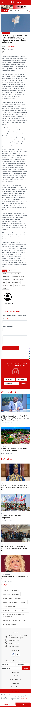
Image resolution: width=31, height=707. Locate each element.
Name (5, 319)
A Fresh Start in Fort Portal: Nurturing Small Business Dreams (14, 449)
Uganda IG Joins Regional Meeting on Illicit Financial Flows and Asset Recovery (14, 547)
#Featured (5, 288)
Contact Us (15, 683)
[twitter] (29, 353)
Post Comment (10, 348)
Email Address (8, 326)
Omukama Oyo (7, 598)
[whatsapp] (29, 358)
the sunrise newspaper (10, 606)
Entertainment (5, 574)
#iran (9, 282)
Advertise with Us (15, 679)
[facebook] (29, 351)
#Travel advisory (7, 279)
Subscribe (23, 383)
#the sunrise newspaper (18, 276)
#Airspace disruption (18, 279)
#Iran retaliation (16, 282)
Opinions (3, 414)
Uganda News (7, 610)
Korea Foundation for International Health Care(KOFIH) (13, 615)
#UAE (4, 282)
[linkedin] (29, 356)
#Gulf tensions (12, 270)
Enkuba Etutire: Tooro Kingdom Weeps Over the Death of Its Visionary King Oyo (15, 486)
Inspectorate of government (11, 620)
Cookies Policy (15, 687)
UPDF (16, 610)
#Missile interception (19, 285)
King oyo (18, 598)
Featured (5, 590)
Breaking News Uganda (10, 602)
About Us (15, 676)
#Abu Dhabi (18, 273)
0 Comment (7, 52)
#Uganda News (6, 276)
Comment (6, 334)
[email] (29, 348)
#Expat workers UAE (8, 285)
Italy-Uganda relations (9, 624)
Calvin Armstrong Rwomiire (11, 594)
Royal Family (15, 590)
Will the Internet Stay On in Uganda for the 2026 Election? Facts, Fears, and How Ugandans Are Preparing (15, 418)
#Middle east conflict (8, 273)
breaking (23, 602)
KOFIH (24, 610)
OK (23, 704)
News (2, 483)
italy (24, 620)
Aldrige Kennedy (11, 46)
